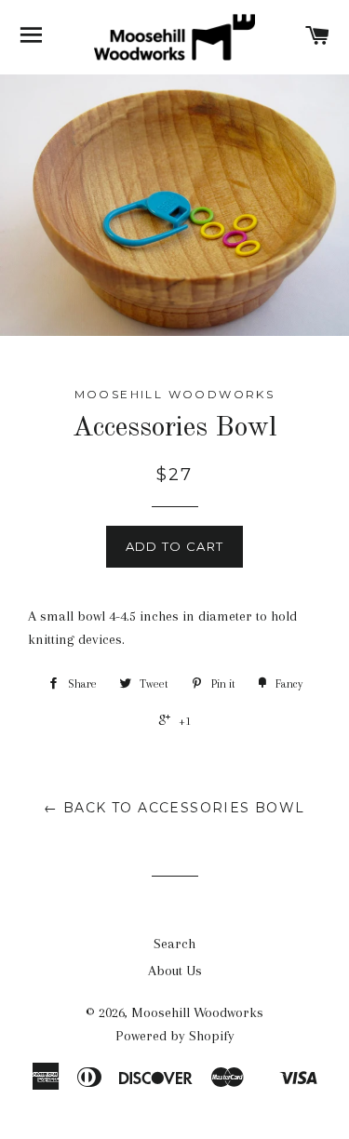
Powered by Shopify (175, 1035)
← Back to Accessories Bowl (174, 807)
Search (174, 943)
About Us (175, 970)
